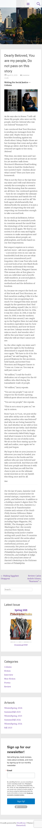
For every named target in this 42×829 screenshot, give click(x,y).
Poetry (7, 683)
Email (9, 770)
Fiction (7, 671)
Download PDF (21, 645)
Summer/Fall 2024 (12, 720)
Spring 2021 (21, 610)
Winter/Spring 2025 (13, 716)
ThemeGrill (21, 825)
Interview (8, 675)
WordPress (21, 823)
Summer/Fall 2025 (12, 712)
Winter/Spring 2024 (13, 724)
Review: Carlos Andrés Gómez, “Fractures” (34, 578)
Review (7, 686)
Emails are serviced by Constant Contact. (20, 794)
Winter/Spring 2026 (13, 708)
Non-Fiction (9, 679)
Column (8, 667)
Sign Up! (21, 801)
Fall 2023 (8, 728)
